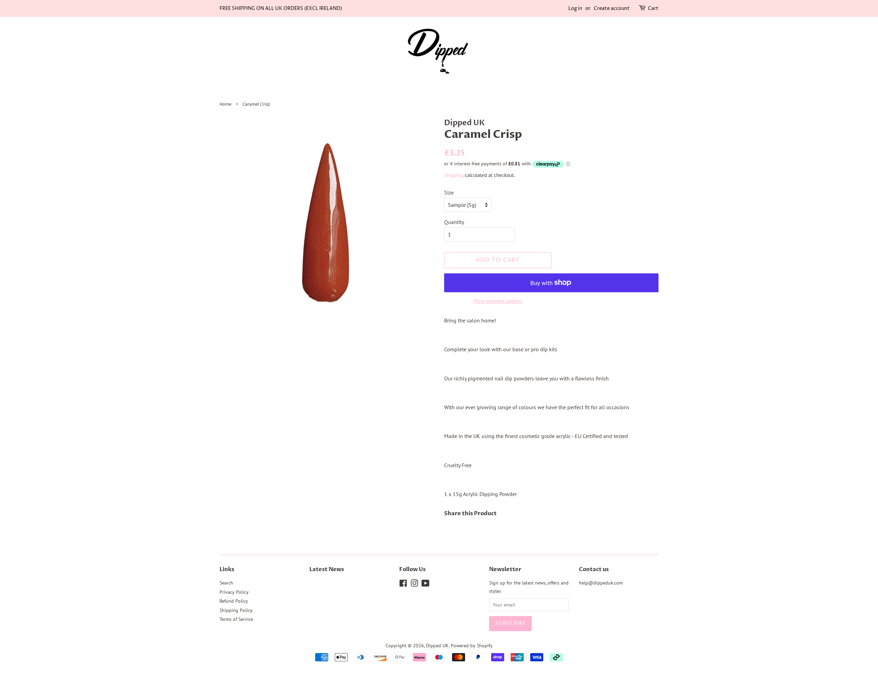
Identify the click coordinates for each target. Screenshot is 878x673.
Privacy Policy (234, 592)
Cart (653, 8)
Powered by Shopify (472, 645)
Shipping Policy (236, 610)
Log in (575, 8)
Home (226, 104)
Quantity (454, 222)
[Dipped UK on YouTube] (425, 584)
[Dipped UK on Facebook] (403, 584)
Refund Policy (234, 601)
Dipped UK (437, 645)
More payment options (497, 301)
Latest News (326, 569)
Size (449, 192)
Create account (612, 8)
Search (226, 583)
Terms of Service (236, 619)
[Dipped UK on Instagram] (414, 584)
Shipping (453, 175)
